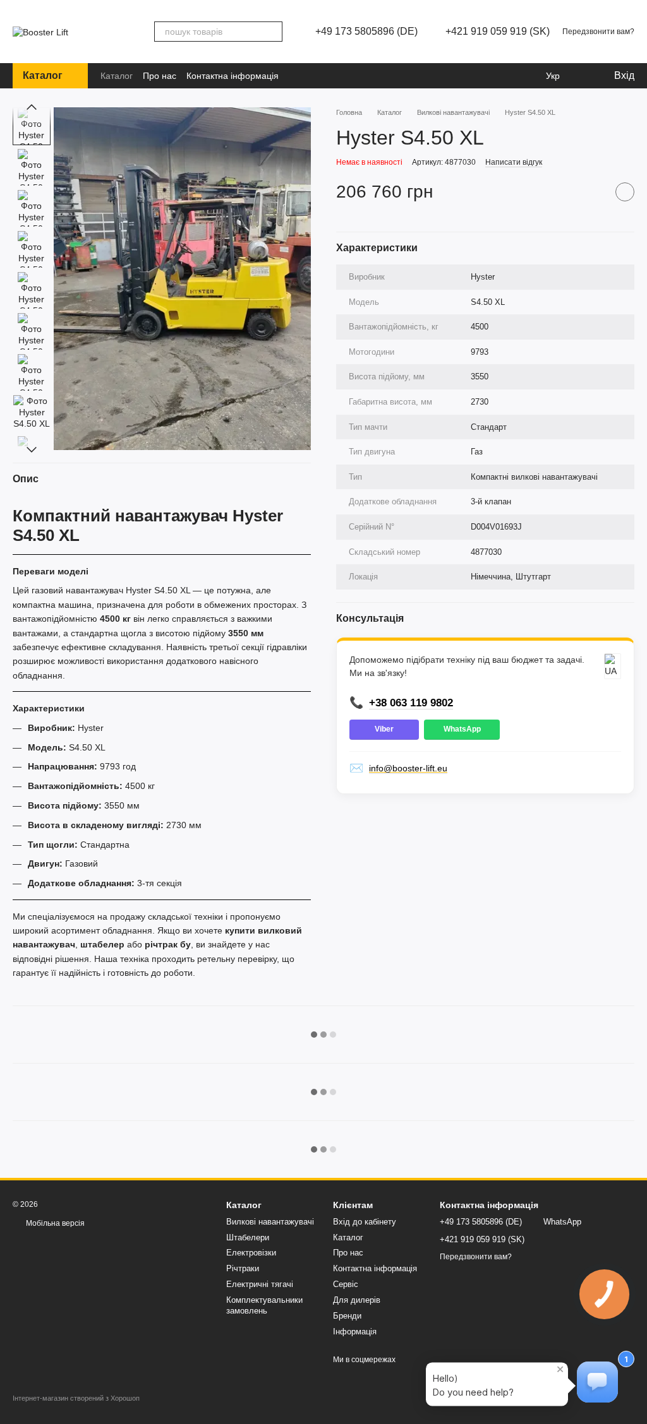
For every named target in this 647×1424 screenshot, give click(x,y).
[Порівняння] (484, 75)
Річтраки (242, 1268)
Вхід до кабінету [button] (364, 1221)
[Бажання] (509, 75)
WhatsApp (462, 729)
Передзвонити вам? (598, 31)
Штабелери (247, 1237)
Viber (384, 729)
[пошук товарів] (272, 31)
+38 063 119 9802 (411, 703)
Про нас (159, 76)
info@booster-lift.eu (408, 768)
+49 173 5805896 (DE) (366, 32)
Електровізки (251, 1252)
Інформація (355, 1331)
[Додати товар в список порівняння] (593, 191)
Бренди (347, 1315)
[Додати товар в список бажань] (624, 191)
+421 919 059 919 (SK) (497, 32)
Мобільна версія (54, 1223)
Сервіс (345, 1284)
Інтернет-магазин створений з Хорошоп (76, 1398)
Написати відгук (513, 162)
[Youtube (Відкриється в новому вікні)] (323, 75)
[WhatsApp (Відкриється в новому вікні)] (341, 75)
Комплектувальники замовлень (264, 1305)
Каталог (116, 76)
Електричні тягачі (259, 1284)
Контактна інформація (232, 76)
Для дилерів (356, 1300)
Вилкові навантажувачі (270, 1221)
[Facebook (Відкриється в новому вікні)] (305, 75)
